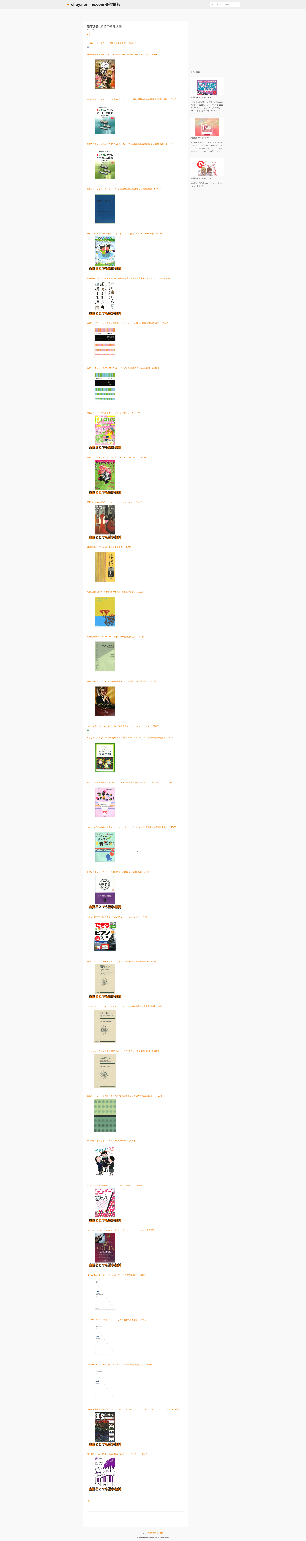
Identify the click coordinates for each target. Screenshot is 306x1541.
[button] (88, 34)
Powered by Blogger (154, 1533)
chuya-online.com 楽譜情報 (95, 4)
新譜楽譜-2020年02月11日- (200, 178)
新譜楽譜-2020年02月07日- (200, 138)
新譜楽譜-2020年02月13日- (200, 97)
